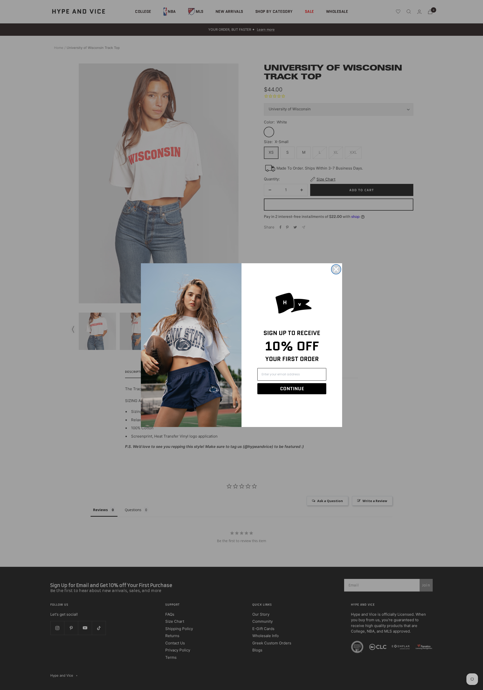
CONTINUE (292, 388)
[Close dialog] (336, 269)
